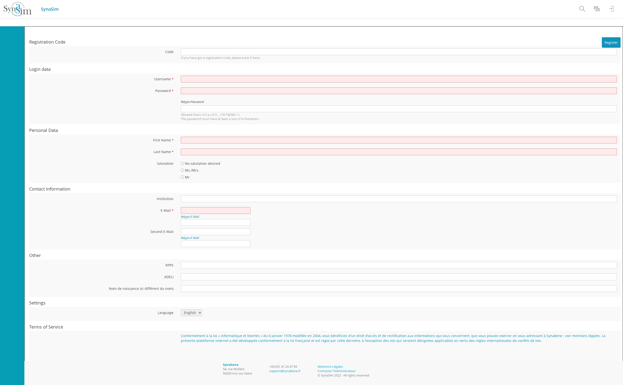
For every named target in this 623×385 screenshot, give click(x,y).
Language (166, 312)
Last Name (164, 151)
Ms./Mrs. (191, 170)
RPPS (169, 265)
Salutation (165, 163)
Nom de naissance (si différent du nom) (141, 288)
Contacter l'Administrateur (337, 371)
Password (164, 90)
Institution (165, 198)
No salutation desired (202, 163)
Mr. (187, 177)
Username (164, 79)
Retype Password (192, 102)
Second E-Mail (162, 231)
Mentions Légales (330, 367)
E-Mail (167, 210)
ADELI (169, 277)
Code (169, 51)
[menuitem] (580, 9)
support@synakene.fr (285, 371)
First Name (163, 140)
